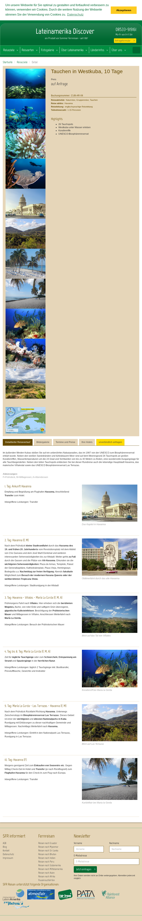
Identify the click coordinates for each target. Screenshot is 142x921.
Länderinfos (97, 50)
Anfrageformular (123, 40)
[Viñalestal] (25, 384)
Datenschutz (8, 854)
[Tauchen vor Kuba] (25, 84)
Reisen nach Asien (46, 872)
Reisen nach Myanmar (48, 846)
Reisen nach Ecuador (47, 843)
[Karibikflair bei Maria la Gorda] (25, 294)
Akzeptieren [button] (123, 10)
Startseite (8, 62)
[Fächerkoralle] (25, 174)
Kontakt (6, 850)
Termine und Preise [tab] (65, 442)
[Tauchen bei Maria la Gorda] (25, 354)
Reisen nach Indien (46, 858)
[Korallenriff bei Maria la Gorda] (25, 324)
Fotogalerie (47, 50)
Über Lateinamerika (72, 50)
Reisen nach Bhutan (47, 854)
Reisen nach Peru (46, 861)
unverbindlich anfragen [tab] (110, 442)
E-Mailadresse (80, 855)
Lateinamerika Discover (15, 35)
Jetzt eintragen (83, 869)
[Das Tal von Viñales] (109, 614)
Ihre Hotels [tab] (87, 442)
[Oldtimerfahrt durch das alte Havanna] (109, 557)
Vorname (78, 843)
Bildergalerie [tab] (42, 442)
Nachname (114, 843)
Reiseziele (8, 50)
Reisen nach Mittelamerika (50, 869)
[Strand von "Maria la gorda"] (25, 264)
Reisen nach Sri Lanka (48, 850)
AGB (4, 843)
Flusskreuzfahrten (46, 880)
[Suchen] (136, 50)
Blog (5, 846)
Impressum (8, 858)
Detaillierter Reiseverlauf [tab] (17, 442)
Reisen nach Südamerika (49, 865)
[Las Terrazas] (25, 234)
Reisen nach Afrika (46, 876)
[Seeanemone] (25, 144)
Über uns (116, 50)
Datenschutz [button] (75, 14)
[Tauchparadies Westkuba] (25, 114)
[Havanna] (25, 204)
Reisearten (28, 50)
